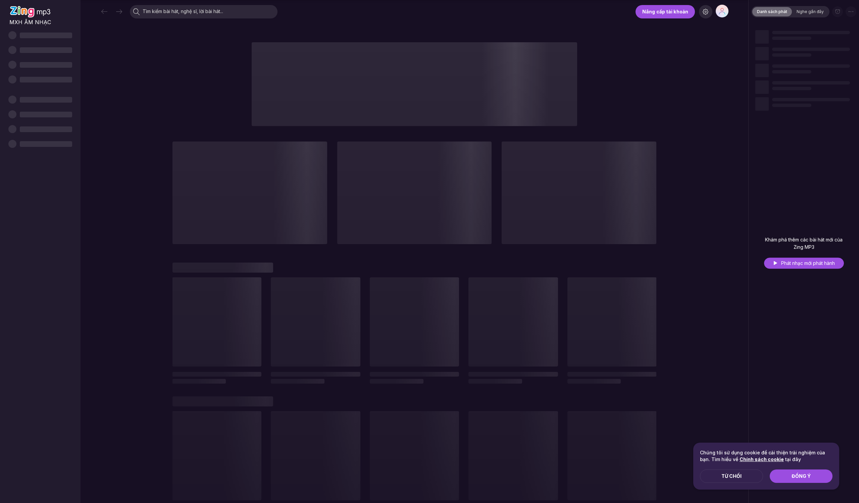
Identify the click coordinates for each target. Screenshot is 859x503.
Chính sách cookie (762, 459)
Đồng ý (801, 476)
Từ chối (731, 476)
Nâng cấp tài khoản (665, 11)
